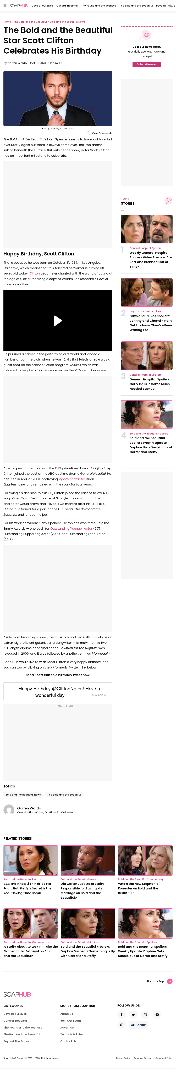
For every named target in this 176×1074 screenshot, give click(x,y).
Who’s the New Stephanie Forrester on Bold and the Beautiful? (138, 888)
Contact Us (68, 1041)
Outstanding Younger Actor (71, 528)
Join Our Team (70, 1021)
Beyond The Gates (16, 1041)
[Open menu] (5, 6)
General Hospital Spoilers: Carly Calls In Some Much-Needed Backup (151, 384)
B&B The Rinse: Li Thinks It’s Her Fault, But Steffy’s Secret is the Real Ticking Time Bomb (27, 888)
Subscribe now (147, 64)
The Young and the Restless (98, 5)
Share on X (99, 694)
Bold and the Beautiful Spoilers (149, 433)
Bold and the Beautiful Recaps (22, 879)
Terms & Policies (71, 1034)
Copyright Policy (164, 1058)
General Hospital (67, 5)
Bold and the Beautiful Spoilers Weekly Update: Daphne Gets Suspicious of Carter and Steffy (143, 951)
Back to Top (155, 981)
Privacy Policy (123, 1058)
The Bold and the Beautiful (136, 5)
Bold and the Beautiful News (23, 794)
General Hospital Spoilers (146, 248)
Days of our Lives (42, 5)
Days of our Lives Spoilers (145, 311)
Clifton (35, 273)
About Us (66, 1014)
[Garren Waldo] (10, 809)
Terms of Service (143, 1058)
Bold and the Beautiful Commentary (140, 879)
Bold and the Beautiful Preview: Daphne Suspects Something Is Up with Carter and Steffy (88, 951)
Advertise (67, 1028)
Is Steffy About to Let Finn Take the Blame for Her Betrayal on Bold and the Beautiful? (30, 951)
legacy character (72, 479)
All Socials (138, 1025)
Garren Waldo (17, 63)
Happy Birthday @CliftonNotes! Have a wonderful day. (59, 691)
